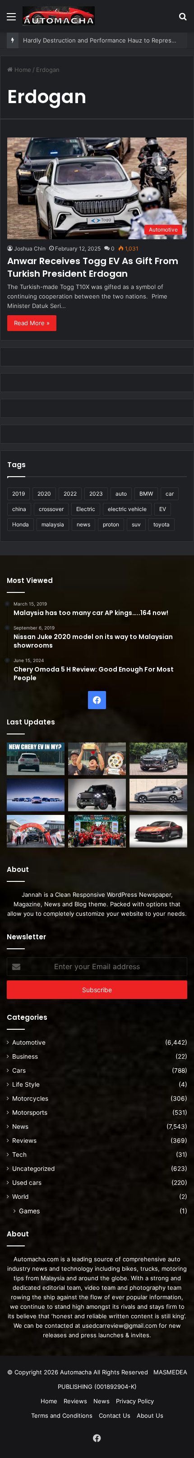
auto (121, 493)
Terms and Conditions (61, 1415)
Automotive (29, 1042)
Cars (19, 1070)
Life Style (26, 1084)
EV (162, 509)
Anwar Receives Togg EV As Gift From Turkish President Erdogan (92, 267)
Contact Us (114, 1415)
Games (29, 1211)
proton (111, 524)
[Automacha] (59, 16)
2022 (70, 493)
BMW (146, 493)
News (20, 1126)
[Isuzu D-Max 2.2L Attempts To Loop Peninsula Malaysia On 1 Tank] (36, 831)
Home (22, 69)
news (83, 524)
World (20, 1196)
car (170, 493)
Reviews (24, 1140)
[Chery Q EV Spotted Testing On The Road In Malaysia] (36, 759)
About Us (150, 1415)
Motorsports (29, 1112)
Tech (19, 1154)
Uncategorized (33, 1168)
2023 (96, 493)
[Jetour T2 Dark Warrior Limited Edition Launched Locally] (97, 795)
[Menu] (11, 19)
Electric (85, 509)
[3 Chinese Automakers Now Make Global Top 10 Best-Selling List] (36, 795)
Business (25, 1056)
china (19, 509)
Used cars (27, 1182)
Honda (20, 524)
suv (136, 524)
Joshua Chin (30, 248)
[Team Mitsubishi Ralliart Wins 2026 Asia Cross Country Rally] (97, 831)
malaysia (53, 524)
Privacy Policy (135, 1401)
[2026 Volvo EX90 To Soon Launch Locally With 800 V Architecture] (158, 795)
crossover (51, 509)
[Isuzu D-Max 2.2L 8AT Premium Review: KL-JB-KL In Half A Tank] (158, 759)
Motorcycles (30, 1098)
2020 (44, 493)
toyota (161, 524)
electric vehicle (127, 509)
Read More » (32, 323)
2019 (18, 493)
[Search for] (182, 19)
